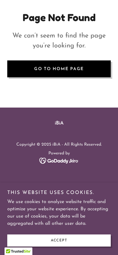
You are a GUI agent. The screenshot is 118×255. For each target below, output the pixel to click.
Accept (59, 240)
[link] (59, 160)
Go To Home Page (59, 69)
